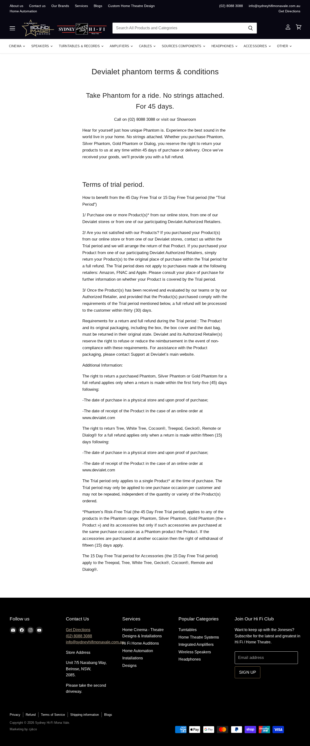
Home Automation (23, 11)
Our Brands (60, 6)
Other (283, 46)
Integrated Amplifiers (196, 644)
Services (81, 6)
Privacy (15, 714)
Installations (132, 658)
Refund (31, 714)
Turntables (187, 630)
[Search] (250, 28)
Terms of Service (53, 714)
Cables (146, 46)
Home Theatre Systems (198, 637)
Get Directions (289, 11)
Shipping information (84, 714)
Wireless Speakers (194, 652)
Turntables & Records (80, 46)
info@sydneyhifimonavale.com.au (274, 6)
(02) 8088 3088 (231, 6)
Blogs (98, 6)
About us (16, 6)
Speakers (40, 46)
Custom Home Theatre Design (131, 6)
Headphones (223, 46)
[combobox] (178, 28)
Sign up (247, 672)
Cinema (15, 46)
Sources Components (182, 46)
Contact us (37, 6)
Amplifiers (120, 46)
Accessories (256, 46)
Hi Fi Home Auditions (140, 643)
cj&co (33, 729)
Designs (129, 665)
